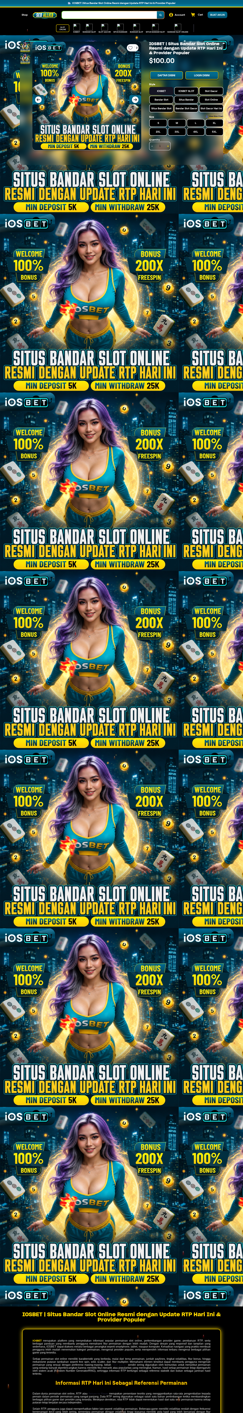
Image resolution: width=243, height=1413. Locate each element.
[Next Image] (135, 99)
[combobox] (109, 15)
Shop (25, 14)
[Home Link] (44, 15)
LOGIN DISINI (202, 75)
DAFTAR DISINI (166, 75)
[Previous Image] (38, 99)
